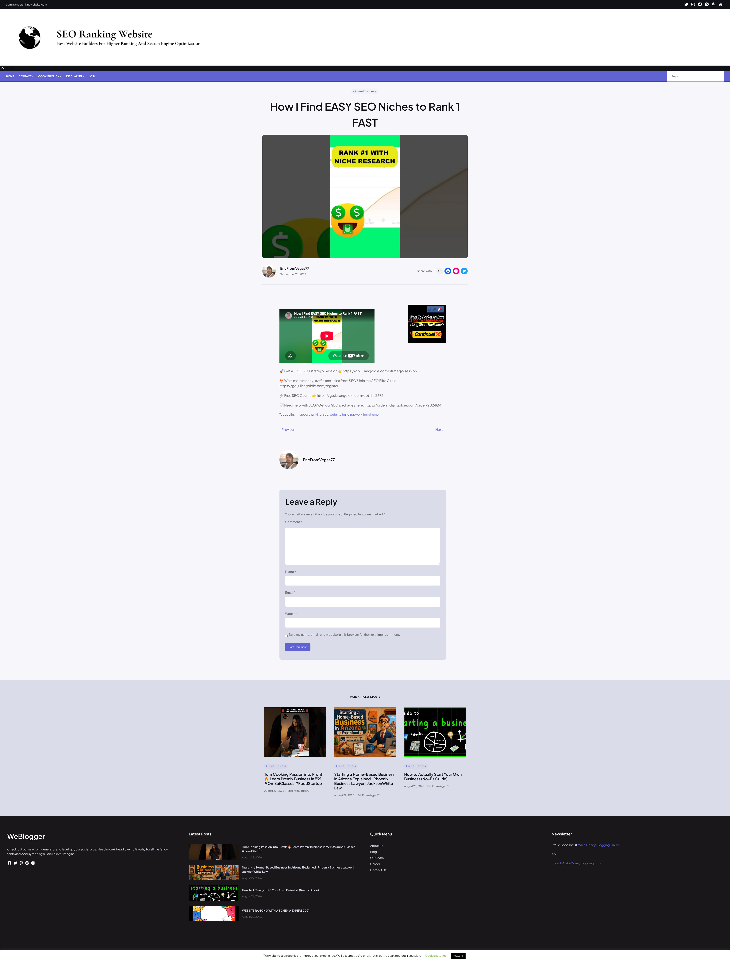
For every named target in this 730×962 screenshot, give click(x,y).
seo (325, 414)
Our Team (377, 858)
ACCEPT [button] (458, 955)
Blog (373, 852)
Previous (288, 429)
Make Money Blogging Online (599, 845)
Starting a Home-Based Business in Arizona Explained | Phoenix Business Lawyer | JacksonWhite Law (364, 781)
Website (291, 614)
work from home (367, 414)
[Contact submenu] (33, 76)
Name (290, 572)
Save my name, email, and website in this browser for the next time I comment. (344, 634)
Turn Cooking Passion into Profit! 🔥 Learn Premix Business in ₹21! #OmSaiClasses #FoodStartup (294, 779)
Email (290, 592)
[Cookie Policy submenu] (60, 76)
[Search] (717, 76)
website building (342, 414)
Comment (293, 522)
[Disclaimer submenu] (83, 76)
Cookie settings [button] (436, 955)
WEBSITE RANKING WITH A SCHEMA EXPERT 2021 (275, 910)
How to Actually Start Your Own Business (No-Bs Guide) (433, 776)
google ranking (311, 414)
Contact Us (378, 870)
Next (439, 429)
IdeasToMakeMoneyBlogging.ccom (577, 863)
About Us (376, 846)
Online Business (364, 91)
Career (375, 864)
